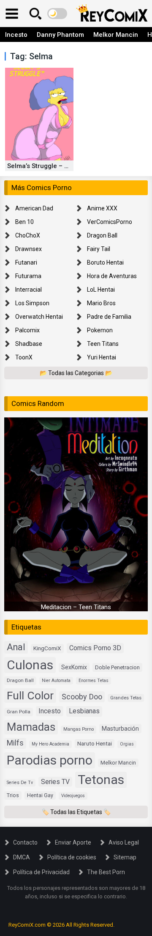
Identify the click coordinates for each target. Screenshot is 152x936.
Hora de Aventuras (112, 276)
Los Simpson (32, 303)
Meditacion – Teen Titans (76, 607)
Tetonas (101, 779)
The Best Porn (106, 872)
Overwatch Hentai (39, 316)
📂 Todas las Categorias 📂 (76, 373)
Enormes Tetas (94, 680)
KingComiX (47, 648)
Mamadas (31, 727)
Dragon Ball (102, 235)
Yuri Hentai (101, 357)
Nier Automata (56, 680)
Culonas (30, 664)
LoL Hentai (101, 289)
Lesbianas (84, 711)
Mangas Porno (78, 729)
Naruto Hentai (94, 743)
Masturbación (120, 728)
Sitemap (125, 857)
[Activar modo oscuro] (57, 13)
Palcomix (27, 330)
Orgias (127, 744)
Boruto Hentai (105, 262)
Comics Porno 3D (95, 648)
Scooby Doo (82, 696)
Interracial (28, 289)
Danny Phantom (60, 35)
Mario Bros (101, 303)
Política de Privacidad (41, 872)
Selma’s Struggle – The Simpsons (56, 166)
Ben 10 (24, 221)
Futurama (28, 276)
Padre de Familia (109, 316)
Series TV (55, 782)
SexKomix (74, 667)
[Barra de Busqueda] (35, 13)
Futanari (26, 262)
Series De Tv (20, 782)
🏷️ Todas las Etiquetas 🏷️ (76, 812)
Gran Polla (18, 712)
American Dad (34, 208)
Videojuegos (73, 795)
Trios (13, 795)
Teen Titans (103, 343)
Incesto (16, 35)
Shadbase (28, 343)
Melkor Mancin (115, 35)
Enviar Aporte (73, 842)
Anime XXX (102, 208)
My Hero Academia (50, 744)
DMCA (21, 857)
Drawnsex (28, 249)
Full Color (30, 695)
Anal (16, 647)
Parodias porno (49, 760)
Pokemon (100, 330)
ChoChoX (27, 235)
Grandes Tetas (125, 698)
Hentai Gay (40, 795)
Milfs (15, 743)
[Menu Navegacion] (11, 13)
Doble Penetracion (117, 667)
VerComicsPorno (109, 221)
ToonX (24, 357)
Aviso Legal (124, 842)
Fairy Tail (98, 249)
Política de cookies (71, 857)
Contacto (25, 842)
